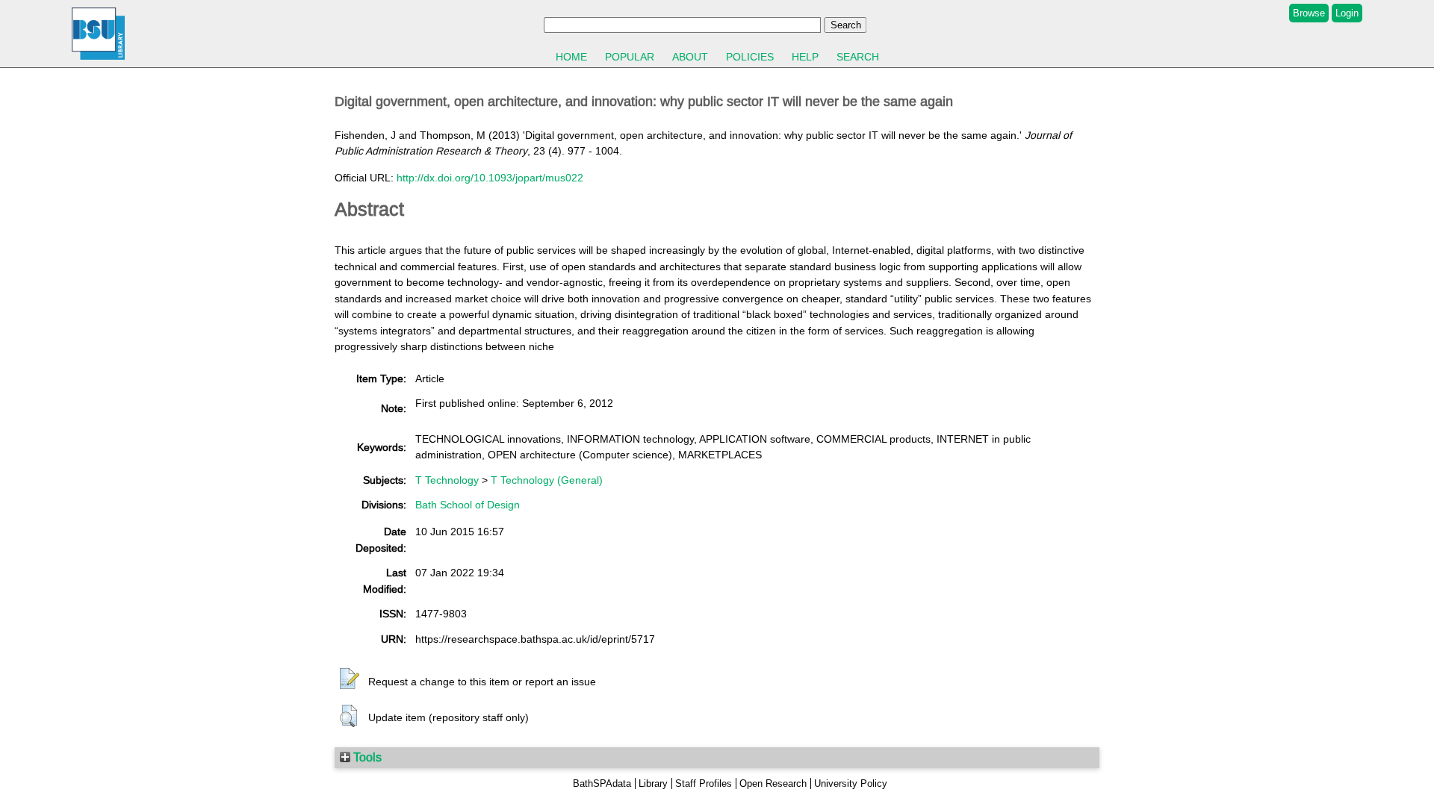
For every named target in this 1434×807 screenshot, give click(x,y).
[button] (349, 679)
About (690, 57)
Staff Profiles (703, 783)
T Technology (447, 480)
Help (805, 57)
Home (571, 57)
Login (1347, 13)
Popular (629, 57)
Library (653, 783)
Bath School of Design (467, 505)
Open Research (773, 783)
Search (857, 57)
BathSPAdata (602, 783)
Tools (366, 757)
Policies (750, 57)
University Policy (850, 783)
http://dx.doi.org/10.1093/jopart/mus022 (490, 178)
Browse (1309, 13)
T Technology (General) (547, 480)
